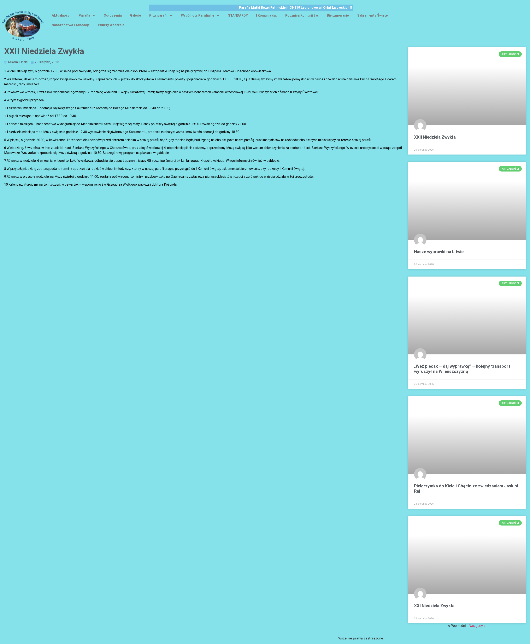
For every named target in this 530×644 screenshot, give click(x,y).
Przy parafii (158, 15)
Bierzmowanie (338, 15)
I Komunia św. (266, 15)
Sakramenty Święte (372, 15)
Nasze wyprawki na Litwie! (439, 251)
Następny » (477, 625)
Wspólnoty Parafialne (197, 15)
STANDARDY (238, 15)
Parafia (84, 15)
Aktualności (61, 15)
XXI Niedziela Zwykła (434, 605)
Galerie (135, 15)
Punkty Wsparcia (111, 25)
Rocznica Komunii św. (302, 15)
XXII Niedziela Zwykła (435, 137)
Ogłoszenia (113, 15)
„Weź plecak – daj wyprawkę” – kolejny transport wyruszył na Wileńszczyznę (462, 369)
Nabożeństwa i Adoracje (71, 25)
